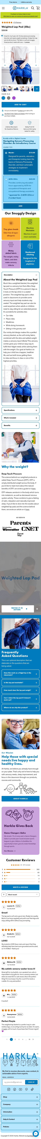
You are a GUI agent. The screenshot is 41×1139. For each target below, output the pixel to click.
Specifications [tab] (9, 410)
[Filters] (4, 895)
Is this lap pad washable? (13, 682)
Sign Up (31, 1082)
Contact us (21, 111)
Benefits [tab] (7, 425)
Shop (5, 1097)
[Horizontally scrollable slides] (20, 65)
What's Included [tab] (10, 418)
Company (7, 1104)
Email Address (8, 1077)
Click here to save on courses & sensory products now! (20, 16)
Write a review (20, 887)
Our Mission (8, 851)
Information (7, 1112)
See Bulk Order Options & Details (15, 114)
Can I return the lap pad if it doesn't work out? (17, 699)
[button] (20, 869)
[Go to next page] (33, 1039)
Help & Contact (9, 1119)
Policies (6, 1127)
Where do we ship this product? (16, 707)
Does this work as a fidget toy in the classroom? (17, 674)
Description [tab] (8, 275)
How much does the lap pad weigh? (17, 690)
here (33, 488)
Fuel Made (30, 1136)
